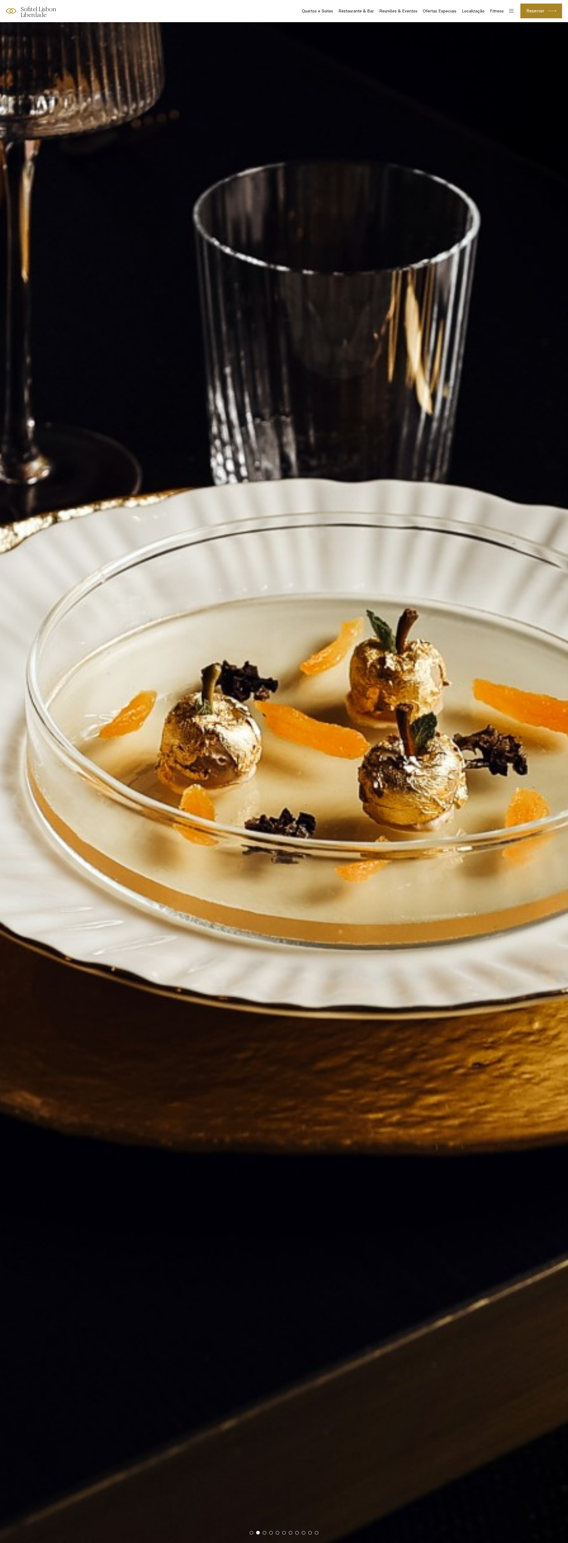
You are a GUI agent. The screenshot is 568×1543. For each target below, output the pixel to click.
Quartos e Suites (317, 11)
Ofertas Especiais (439, 11)
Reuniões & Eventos (398, 11)
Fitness (497, 11)
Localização (473, 11)
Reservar (535, 11)
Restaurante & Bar (356, 11)
